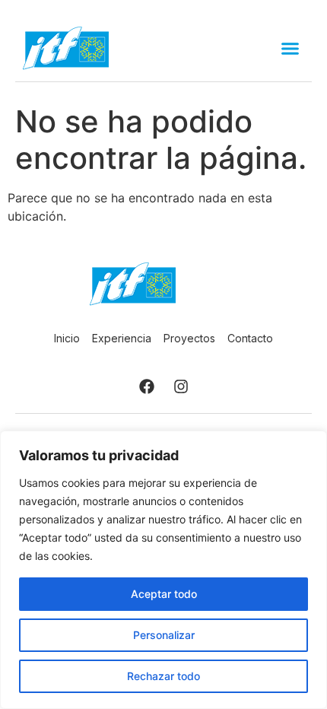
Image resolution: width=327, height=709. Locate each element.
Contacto (250, 338)
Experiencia (121, 338)
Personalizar (164, 634)
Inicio (67, 338)
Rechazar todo (163, 675)
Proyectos (189, 338)
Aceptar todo (164, 593)
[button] (290, 48)
